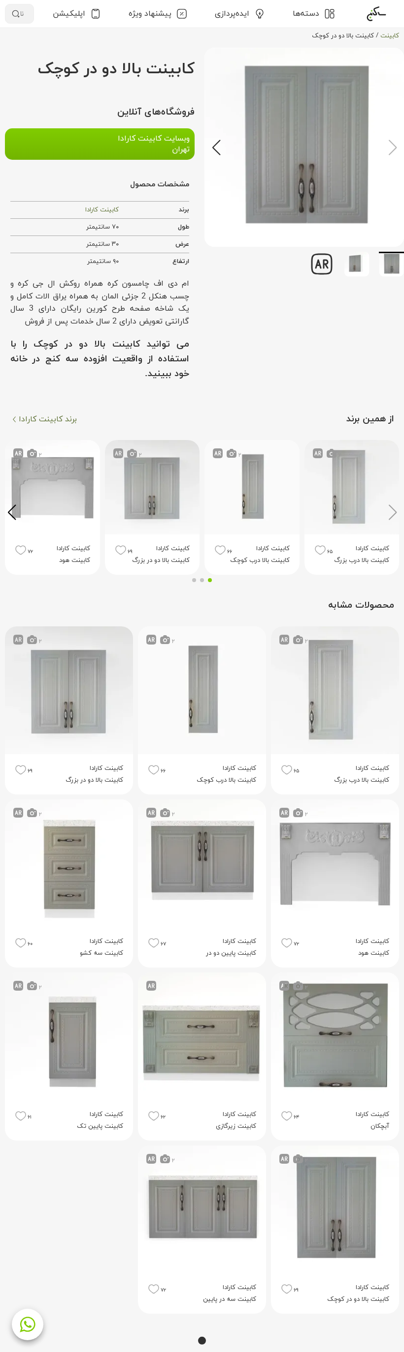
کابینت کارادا (102, 210)
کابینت (389, 35)
